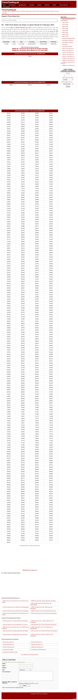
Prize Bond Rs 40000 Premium (10, 652)
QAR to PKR (65, 36)
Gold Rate (39, 5)
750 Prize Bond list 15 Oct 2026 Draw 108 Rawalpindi (15, 607)
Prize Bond (31, 5)
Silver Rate (29, 11)
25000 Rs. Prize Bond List (68, 60)
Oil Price (47, 11)
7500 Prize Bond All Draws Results (30, 47)
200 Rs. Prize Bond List (68, 50)
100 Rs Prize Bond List (8, 642)
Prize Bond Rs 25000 (7, 649)
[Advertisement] (30, 69)
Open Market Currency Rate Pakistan (67, 20)
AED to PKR (65, 32)
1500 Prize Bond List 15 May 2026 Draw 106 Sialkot (15, 630)
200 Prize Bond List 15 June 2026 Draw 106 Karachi (43, 624)
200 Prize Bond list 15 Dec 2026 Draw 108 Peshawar (43, 613)
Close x (75, 699)
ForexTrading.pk (10, 2)
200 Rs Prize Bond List (36, 642)
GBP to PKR (65, 26)
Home (4, 5)
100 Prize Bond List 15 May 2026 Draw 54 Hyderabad (43, 630)
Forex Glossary (6, 6)
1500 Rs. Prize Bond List (68, 54)
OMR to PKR (65, 34)
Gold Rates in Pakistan (67, 40)
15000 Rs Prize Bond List (36, 647)
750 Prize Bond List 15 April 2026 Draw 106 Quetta (15, 634)
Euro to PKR (65, 24)
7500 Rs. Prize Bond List (68, 56)
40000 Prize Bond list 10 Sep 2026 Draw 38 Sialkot (43, 600)
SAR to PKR (65, 28)
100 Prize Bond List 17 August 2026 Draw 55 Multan (15, 620)
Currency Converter (63, 5)
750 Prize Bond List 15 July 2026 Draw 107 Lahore (15, 624)
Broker (52, 11)
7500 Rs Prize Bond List (8, 647)
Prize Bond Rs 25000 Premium (38, 649)
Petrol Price (47, 5)
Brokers (54, 5)
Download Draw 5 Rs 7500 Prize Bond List (30, 545)
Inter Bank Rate (12, 5)
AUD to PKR (65, 30)
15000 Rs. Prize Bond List (68, 58)
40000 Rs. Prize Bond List (68, 65)
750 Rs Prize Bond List (8, 644)
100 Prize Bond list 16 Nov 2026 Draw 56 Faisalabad (15, 610)
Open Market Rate (22, 5)
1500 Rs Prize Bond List (36, 644)
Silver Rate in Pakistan (67, 42)
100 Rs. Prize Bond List (68, 48)
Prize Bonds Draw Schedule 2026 (29, 654)
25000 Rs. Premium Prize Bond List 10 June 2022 (30, 50)
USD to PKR (35, 11)
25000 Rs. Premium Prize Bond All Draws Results (30, 48)
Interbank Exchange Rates (68, 38)
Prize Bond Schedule (67, 46)
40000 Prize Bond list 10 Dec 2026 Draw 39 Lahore (43, 610)
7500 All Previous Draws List (29, 570)
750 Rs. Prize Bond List (68, 52)
